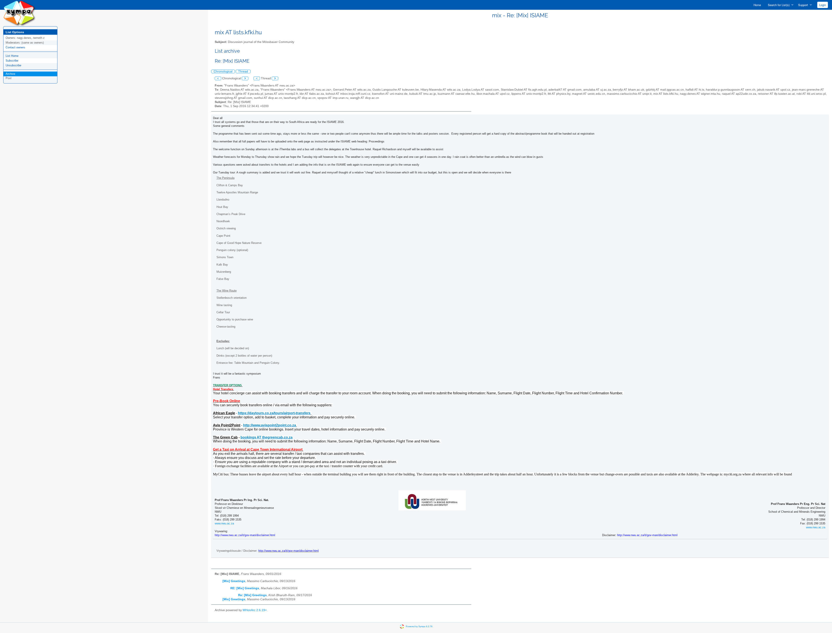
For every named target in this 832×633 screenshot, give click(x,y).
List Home (12, 55)
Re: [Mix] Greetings (252, 595)
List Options (15, 32)
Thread (243, 71)
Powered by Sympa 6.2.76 (419, 626)
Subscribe (12, 60)
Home (757, 5)
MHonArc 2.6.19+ (255, 610)
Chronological (223, 71)
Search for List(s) (779, 5)
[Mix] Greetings (234, 581)
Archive (10, 73)
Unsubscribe (13, 65)
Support (803, 5)
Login (822, 5)
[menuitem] (757, 5)
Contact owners (15, 47)
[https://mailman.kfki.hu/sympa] (19, 13)
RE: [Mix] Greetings (244, 588)
